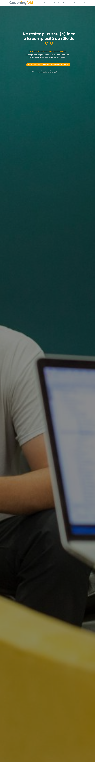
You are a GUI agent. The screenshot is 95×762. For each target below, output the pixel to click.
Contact (82, 3)
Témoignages (67, 3)
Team (75, 3)
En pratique (57, 3)
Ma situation (48, 3)
